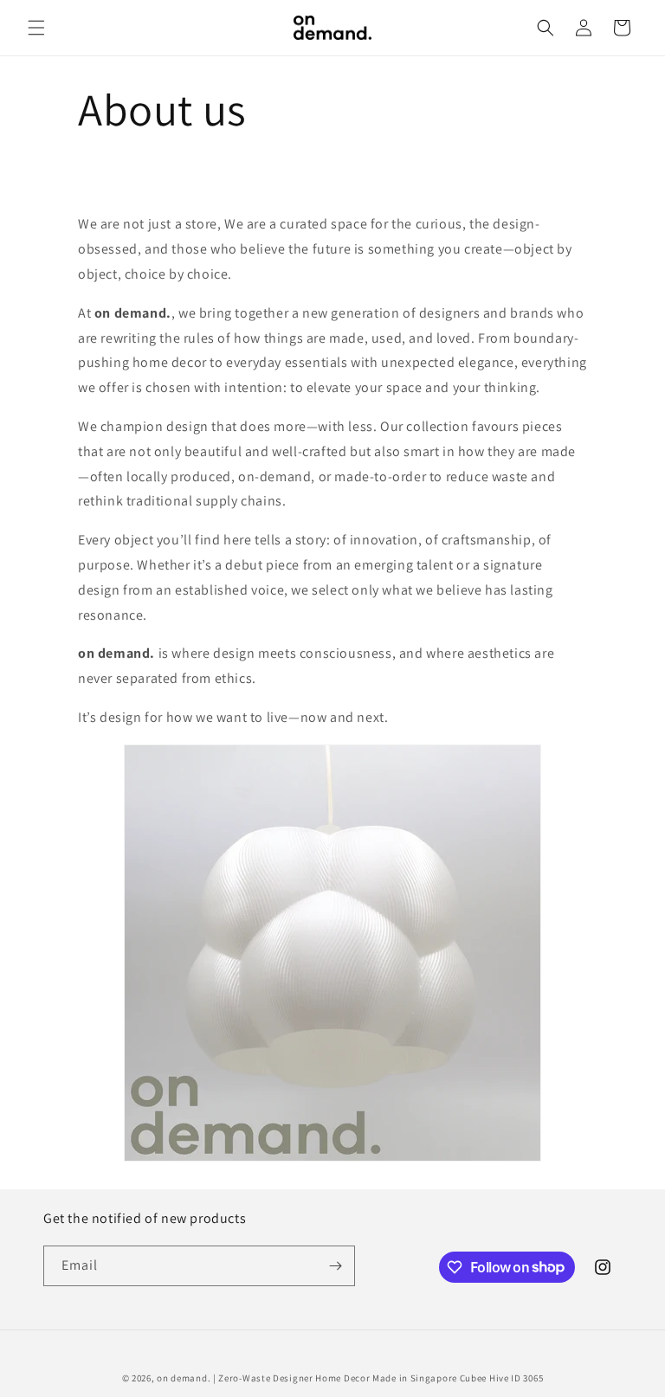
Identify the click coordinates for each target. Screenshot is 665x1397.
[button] (36, 28)
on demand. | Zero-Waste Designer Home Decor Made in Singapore (307, 1378)
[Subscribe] (335, 1266)
